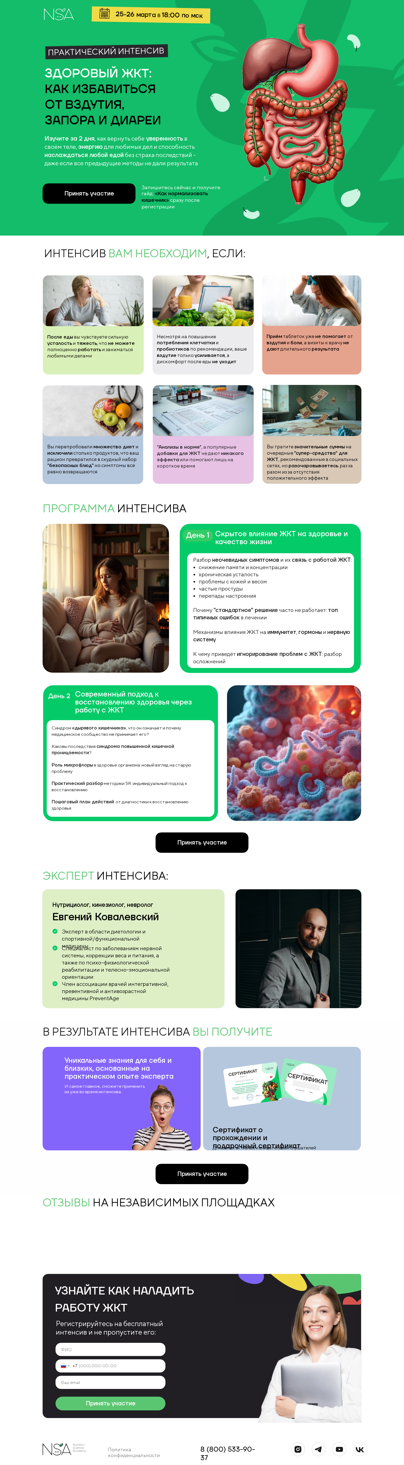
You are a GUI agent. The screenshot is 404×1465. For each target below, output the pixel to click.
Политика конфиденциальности (134, 1452)
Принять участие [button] (89, 193)
